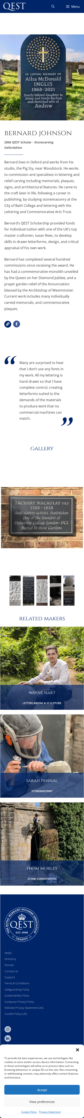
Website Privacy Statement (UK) (24, 1008)
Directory (10, 959)
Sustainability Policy (17, 995)
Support (10, 977)
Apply (8, 953)
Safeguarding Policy (17, 989)
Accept (42, 1090)
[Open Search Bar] (53, 6)
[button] (77, 1050)
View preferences (42, 1102)
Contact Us (11, 971)
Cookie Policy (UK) (16, 1014)
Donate (9, 965)
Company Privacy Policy (19, 1002)
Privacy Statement (50, 1112)
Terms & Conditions (17, 983)
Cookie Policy (29, 1112)
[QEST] (14, 6)
